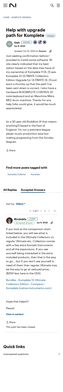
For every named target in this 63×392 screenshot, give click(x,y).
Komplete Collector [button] (17, 174)
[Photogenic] (35, 42)
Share (10, 150)
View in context (14, 314)
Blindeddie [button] (20, 219)
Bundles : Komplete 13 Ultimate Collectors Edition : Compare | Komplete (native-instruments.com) (28, 284)
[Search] (52, 5)
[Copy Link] (50, 50)
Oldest (20, 204)
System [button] (42, 51)
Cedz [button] (17, 42)
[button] (9, 44)
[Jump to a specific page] (54, 211)
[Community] (12, 5)
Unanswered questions (31, 354)
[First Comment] (45, 42)
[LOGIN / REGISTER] (58, 5)
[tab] (10, 190)
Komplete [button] (35, 174)
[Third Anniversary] (40, 42)
